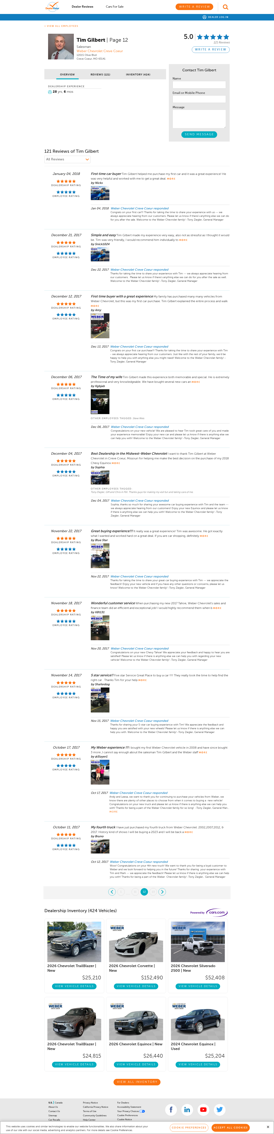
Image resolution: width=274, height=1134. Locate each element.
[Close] (268, 1127)
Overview (67, 74)
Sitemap (52, 1116)
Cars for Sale (115, 6)
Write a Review (194, 6)
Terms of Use (89, 1111)
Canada (58, 1103)
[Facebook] (171, 1110)
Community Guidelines (94, 1116)
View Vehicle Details (74, 986)
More (113, 812)
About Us (53, 1107)
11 (135, 891)
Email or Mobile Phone (189, 93)
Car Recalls (54, 1120)
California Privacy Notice (95, 1107)
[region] (137, 1127)
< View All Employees (61, 26)
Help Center (89, 1120)
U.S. (50, 1103)
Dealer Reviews (82, 6)
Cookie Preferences (127, 1115)
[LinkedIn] (187, 1110)
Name (177, 78)
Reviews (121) (100, 74)
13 (153, 891)
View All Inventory (137, 1082)
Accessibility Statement (129, 1107)
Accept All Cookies (231, 1128)
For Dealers (123, 1103)
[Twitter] (220, 1110)
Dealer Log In (217, 17)
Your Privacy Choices (128, 1111)
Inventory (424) (138, 74)
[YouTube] (203, 1110)
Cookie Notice (124, 1120)
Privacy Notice (90, 1103)
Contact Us (54, 1111)
